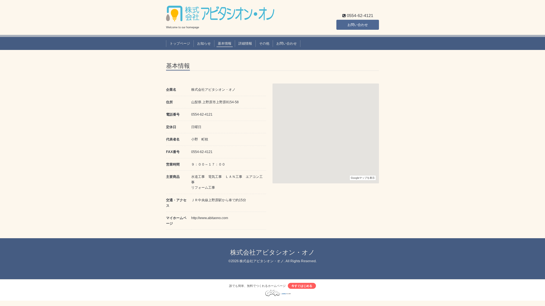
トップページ (180, 43)
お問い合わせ (357, 25)
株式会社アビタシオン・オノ (272, 252)
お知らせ (204, 43)
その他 (264, 43)
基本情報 (224, 43)
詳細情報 (245, 43)
